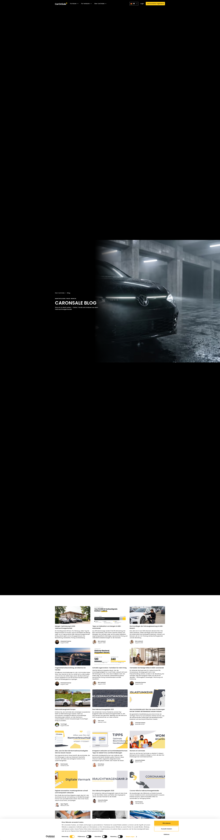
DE (134, 4)
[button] (74, 3)
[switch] (88, 836)
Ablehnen (166, 834)
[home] (61, 3)
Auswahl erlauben (166, 829)
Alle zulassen (166, 823)
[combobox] (134, 3)
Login (142, 3)
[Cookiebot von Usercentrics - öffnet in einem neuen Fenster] (50, 836)
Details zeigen (130, 836)
